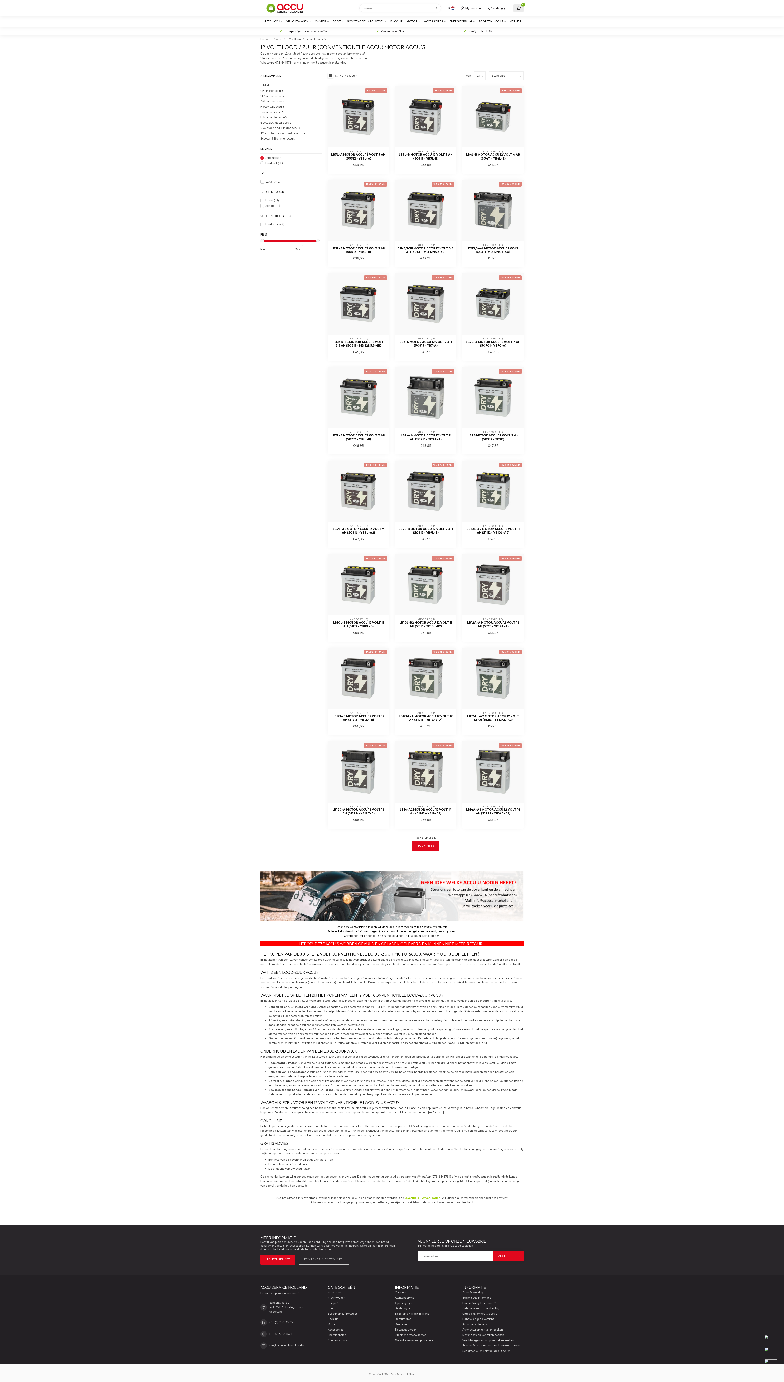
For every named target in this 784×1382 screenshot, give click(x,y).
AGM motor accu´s (272, 102)
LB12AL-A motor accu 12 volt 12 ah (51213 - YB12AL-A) (426, 718)
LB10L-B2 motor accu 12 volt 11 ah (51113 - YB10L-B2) (425, 624)
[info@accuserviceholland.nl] (773, 1353)
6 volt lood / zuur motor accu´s (280, 128)
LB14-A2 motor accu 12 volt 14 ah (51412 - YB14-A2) (426, 811)
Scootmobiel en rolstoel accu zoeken (486, 1351)
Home (264, 39)
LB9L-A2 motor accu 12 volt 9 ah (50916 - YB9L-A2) (358, 531)
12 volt (272, 181)
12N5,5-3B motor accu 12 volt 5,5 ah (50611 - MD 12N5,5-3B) (425, 250)
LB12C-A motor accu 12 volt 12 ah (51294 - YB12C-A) (358, 811)
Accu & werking (472, 1292)
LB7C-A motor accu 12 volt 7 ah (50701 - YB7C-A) (493, 343)
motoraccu (338, 960)
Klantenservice (278, 1259)
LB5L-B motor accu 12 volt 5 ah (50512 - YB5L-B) (358, 250)
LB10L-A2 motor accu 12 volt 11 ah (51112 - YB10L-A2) (493, 531)
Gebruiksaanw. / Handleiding (481, 1308)
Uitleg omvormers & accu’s (479, 1314)
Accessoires (433, 21)
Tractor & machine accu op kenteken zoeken (491, 1345)
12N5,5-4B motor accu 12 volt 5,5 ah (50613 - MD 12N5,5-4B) (358, 343)
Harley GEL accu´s (272, 107)
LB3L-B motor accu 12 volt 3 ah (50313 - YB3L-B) (426, 156)
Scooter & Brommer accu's (277, 139)
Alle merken (273, 157)
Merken (515, 21)
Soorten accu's (491, 21)
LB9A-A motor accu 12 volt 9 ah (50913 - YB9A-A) (426, 437)
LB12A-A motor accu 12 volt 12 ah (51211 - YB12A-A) (493, 624)
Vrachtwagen (297, 21)
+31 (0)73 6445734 (281, 1322)
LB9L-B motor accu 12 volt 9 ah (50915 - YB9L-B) (426, 531)
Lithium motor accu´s (274, 117)
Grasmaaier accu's (272, 112)
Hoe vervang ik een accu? (479, 1303)
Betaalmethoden (406, 1330)
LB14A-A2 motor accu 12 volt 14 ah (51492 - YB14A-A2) (493, 811)
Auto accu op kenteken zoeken (482, 1330)
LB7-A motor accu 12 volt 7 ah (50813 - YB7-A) (426, 343)
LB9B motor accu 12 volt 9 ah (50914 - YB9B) (493, 437)
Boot (337, 21)
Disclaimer (402, 1324)
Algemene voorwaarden (411, 1335)
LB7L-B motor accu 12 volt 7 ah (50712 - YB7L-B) (358, 437)
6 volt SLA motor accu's (275, 123)
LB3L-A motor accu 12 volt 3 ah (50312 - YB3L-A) (358, 156)
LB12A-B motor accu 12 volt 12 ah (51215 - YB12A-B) (358, 718)
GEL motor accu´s (272, 91)
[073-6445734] (773, 1341)
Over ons (401, 1292)
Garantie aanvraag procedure (414, 1340)
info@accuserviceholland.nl (489, 1177)
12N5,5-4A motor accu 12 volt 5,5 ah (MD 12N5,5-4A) (493, 250)
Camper (320, 21)
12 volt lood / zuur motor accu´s (306, 39)
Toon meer (426, 846)
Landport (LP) (274, 163)
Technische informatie (476, 1298)
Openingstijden (405, 1303)
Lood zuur (274, 224)
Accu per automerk (474, 1324)
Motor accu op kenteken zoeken (483, 1335)
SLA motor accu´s (272, 96)
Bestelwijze (402, 1308)
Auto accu (271, 21)
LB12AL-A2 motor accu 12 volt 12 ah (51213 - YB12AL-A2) (493, 718)
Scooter (272, 205)
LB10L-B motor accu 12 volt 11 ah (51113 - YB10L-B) (358, 624)
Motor (412, 21)
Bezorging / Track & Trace (412, 1314)
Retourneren (403, 1319)
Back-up (396, 21)
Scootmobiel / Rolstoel (365, 21)
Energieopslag (461, 21)
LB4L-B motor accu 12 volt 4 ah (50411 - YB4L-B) (493, 156)
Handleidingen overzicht (478, 1319)
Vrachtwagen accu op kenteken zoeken (488, 1340)
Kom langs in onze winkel (324, 1259)
